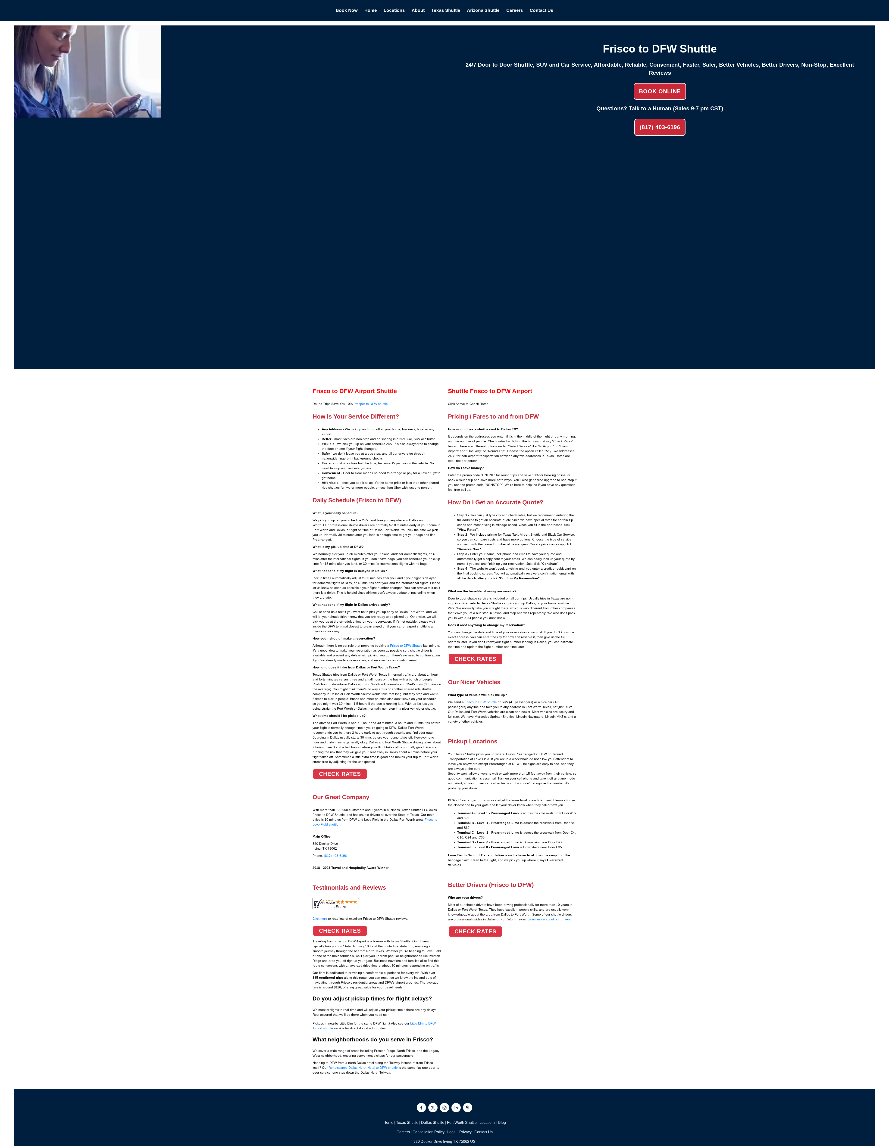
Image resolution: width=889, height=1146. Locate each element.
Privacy (465, 1132)
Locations (487, 1122)
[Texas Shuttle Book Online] (87, 115)
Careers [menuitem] (514, 10)
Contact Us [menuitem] (541, 10)
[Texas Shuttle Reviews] (336, 906)
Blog (502, 1122)
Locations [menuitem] (394, 10)
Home (388, 1122)
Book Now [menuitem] (347, 10)
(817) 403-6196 (660, 127)
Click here (360, 918)
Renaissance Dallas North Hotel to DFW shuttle (363, 1067)
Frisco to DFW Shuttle (406, 645)
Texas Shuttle (407, 1122)
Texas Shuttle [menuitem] (445, 10)
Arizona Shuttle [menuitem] (483, 10)
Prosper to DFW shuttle (371, 404)
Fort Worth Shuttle (462, 1122)
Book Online (660, 91)
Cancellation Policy (428, 1132)
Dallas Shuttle (432, 1122)
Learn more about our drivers (549, 919)
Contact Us (483, 1132)
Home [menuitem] (370, 10)
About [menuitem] (418, 10)
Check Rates (340, 774)
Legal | (453, 1132)
